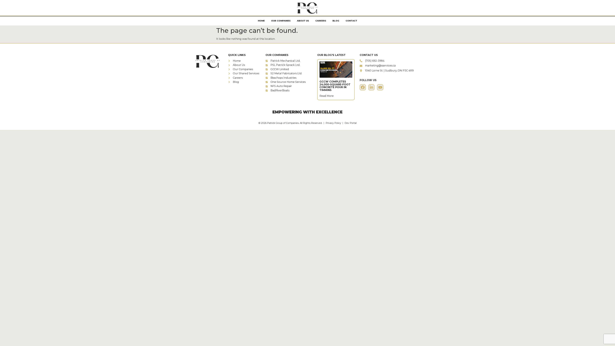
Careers (320, 20)
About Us (303, 20)
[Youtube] (380, 87)
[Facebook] (363, 87)
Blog (335, 20)
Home (261, 20)
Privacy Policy (333, 123)
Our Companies (281, 20)
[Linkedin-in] (371, 87)
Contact (351, 20)
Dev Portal (350, 123)
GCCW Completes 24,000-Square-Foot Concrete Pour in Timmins (335, 86)
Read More (327, 95)
